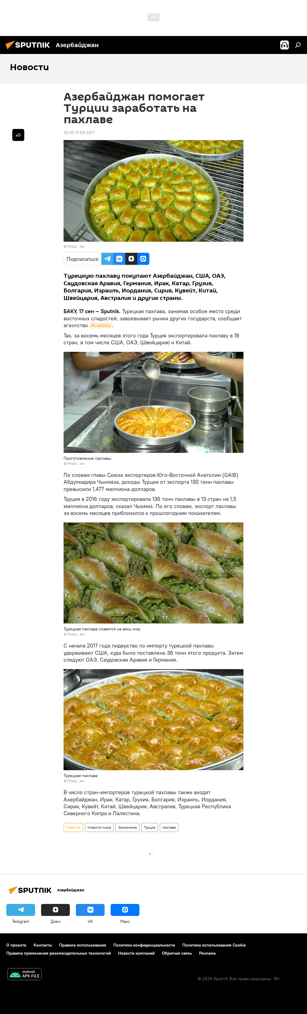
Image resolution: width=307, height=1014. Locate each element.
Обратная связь (177, 953)
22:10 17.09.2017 (79, 132)
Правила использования (82, 945)
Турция (149, 827)
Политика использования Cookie (214, 945)
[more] (18, 135)
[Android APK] (24, 975)
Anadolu (101, 325)
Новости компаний (136, 953)
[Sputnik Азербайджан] (29, 50)
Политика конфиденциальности (144, 945)
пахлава (169, 827)
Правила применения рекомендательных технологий (58, 953)
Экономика (127, 827)
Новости (73, 827)
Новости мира (99, 827)
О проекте (16, 945)
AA (82, 246)
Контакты (43, 945)
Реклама (207, 953)
